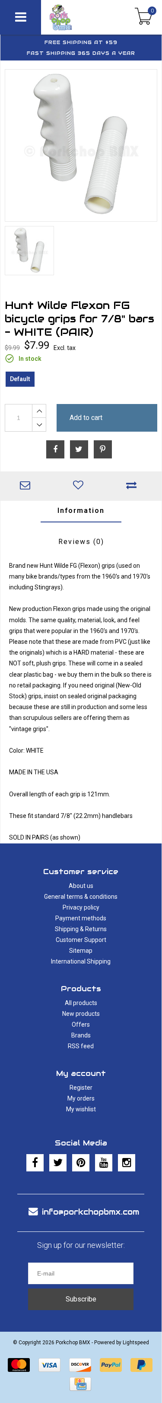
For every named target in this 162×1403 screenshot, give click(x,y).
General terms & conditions (81, 896)
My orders (81, 1098)
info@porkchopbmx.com (90, 1212)
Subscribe (81, 1299)
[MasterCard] (19, 1365)
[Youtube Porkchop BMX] (103, 1162)
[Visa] (49, 1365)
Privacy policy (81, 907)
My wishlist (81, 1109)
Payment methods (80, 918)
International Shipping (81, 961)
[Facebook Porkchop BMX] (35, 1162)
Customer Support (81, 939)
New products (81, 1013)
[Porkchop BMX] (72, 17)
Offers (81, 1024)
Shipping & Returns (81, 929)
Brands (81, 1035)
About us (81, 885)
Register (81, 1087)
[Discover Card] (80, 1365)
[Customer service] (27, 486)
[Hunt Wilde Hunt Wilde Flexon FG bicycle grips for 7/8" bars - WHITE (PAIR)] (81, 145)
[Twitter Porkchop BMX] (58, 1162)
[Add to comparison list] (133, 486)
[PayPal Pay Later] (141, 1365)
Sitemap (80, 950)
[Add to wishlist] (80, 486)
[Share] (55, 449)
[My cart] (143, 17)
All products (81, 1002)
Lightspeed (136, 1342)
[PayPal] (111, 1365)
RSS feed (81, 1046)
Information (81, 510)
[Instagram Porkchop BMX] (126, 1162)
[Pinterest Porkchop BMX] (80, 1162)
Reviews (81, 542)
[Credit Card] (80, 1384)
